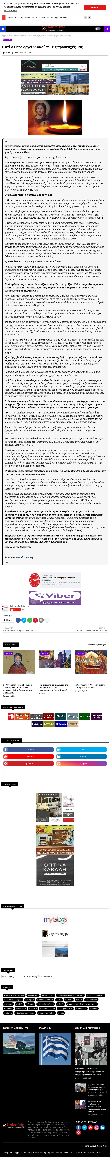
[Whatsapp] (29, 620)
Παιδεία (34, 1008)
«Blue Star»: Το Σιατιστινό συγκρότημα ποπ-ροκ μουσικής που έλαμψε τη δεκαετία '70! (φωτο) (90, 1071)
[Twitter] (23, 620)
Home (86, 1146)
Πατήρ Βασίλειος (66, 1008)
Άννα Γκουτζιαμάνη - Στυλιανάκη (71, 995)
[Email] (41, 620)
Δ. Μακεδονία (92, 1000)
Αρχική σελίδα (8, 35)
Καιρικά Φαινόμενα (46, 1004)
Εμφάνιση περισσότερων (97, 644)
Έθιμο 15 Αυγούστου (96, 995)
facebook (30, 749)
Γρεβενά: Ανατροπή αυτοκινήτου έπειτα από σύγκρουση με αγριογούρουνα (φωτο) (97, 1088)
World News (33, 995)
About (93, 1146)
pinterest (30, 763)
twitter (83, 749)
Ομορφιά (9, 1008)
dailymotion (28, 770)
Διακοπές (9, 1004)
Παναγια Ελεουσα (48, 1008)
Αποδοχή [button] (95, 7)
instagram (83, 763)
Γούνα (79, 1000)
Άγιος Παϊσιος (48, 995)
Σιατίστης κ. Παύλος (47, 1013)
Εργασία (31, 1004)
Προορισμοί (82, 1008)
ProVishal (37, 1152)
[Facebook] (18, 620)
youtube (30, 756)
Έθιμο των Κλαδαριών (14, 1000)
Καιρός (61, 1004)
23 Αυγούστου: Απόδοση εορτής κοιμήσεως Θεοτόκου (90, 686)
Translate (47, 976)
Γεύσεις (69, 1000)
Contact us (102, 1146)
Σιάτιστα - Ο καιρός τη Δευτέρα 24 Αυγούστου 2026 (26, 17)
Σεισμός (94, 1008)
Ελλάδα (20, 1004)
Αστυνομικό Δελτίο (46, 1000)
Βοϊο (60, 1000)
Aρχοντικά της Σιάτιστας (15, 995)
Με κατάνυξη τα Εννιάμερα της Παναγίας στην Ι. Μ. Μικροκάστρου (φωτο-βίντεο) (53, 687)
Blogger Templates (21, 1152)
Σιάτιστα (9, 1013)
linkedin (83, 756)
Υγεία (62, 1013)
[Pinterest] (35, 620)
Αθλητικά (30, 1000)
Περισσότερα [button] (10, 10)
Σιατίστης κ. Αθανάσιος (25, 1013)
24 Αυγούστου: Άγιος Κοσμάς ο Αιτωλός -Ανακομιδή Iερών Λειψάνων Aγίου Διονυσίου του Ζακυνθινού (17, 689)
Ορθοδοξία (21, 35)
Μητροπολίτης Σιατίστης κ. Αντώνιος (83, 1004)
